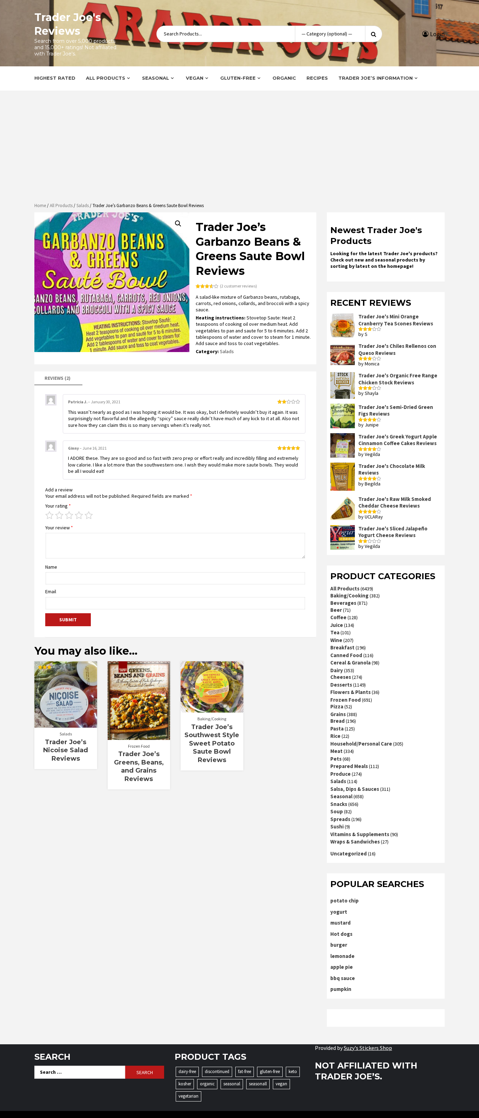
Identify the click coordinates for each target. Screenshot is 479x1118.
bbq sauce (342, 978)
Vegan (194, 78)
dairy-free (187, 1071)
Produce (340, 773)
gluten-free (270, 1071)
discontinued (217, 1071)
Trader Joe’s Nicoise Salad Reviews (65, 750)
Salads (82, 206)
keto (293, 1071)
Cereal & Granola (350, 662)
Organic (284, 78)
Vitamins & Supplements (359, 834)
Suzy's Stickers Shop (368, 1047)
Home (40, 206)
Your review (59, 527)
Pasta (337, 728)
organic (207, 1084)
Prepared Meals (349, 766)
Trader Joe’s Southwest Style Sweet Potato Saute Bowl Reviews (211, 743)
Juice (336, 625)
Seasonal (155, 78)
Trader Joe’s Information (375, 78)
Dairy (336, 670)
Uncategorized (348, 853)
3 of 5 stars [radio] (69, 515)
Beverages (343, 603)
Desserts (341, 684)
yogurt (338, 911)
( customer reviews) (238, 286)
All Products (105, 78)
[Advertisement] (239, 147)
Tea (334, 632)
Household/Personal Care (361, 743)
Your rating (58, 506)
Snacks (338, 804)
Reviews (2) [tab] (57, 378)
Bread (337, 720)
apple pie (341, 967)
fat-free (244, 1071)
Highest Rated (54, 78)
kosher (184, 1084)
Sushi (337, 826)
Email (50, 591)
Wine (336, 640)
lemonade (342, 956)
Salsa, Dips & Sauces (354, 789)
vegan (281, 1084)
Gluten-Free (238, 78)
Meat (336, 751)
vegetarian (188, 1096)
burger (338, 944)
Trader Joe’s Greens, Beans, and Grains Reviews (139, 766)
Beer (336, 610)
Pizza (336, 706)
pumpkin (340, 989)
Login (437, 34)
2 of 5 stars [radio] (59, 515)
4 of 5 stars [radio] (79, 515)
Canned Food (346, 655)
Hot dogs (341, 934)
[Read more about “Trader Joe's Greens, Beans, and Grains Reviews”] (138, 736)
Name (51, 567)
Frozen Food (139, 746)
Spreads (340, 819)
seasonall (258, 1084)
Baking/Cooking (211, 718)
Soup (336, 811)
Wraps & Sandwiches (355, 841)
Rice (335, 736)
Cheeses (340, 677)
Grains (338, 714)
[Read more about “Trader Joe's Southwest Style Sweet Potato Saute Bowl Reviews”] (212, 709)
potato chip (344, 900)
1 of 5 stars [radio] (49, 515)
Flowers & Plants (350, 692)
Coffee (338, 617)
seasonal (231, 1084)
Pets (336, 758)
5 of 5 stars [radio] (89, 515)
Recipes (317, 78)
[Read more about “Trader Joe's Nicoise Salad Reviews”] (65, 724)
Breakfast (342, 647)
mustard (340, 922)
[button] (178, 223)
